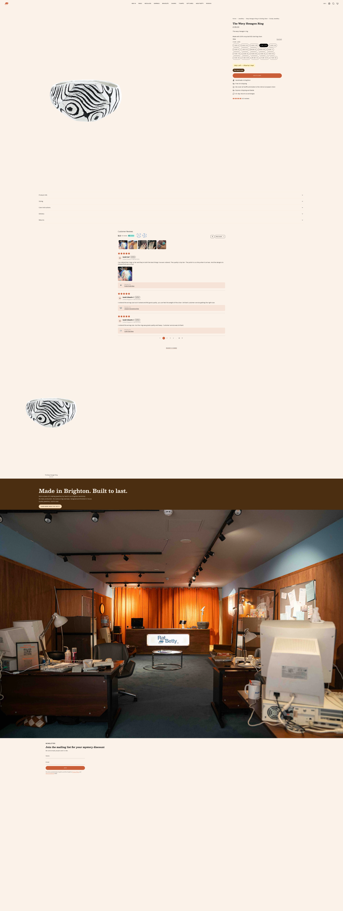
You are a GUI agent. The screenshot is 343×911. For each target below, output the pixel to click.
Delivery (41, 214)
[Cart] (337, 3)
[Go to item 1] (123, 244)
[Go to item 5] (161, 244)
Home (234, 18)
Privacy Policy (75, 772)
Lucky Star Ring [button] (129, 331)
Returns (41, 220)
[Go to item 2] (132, 244)
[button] (140, 3)
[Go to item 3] (142, 244)
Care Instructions (44, 207)
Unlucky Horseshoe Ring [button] (131, 309)
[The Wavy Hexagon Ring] (51, 412)
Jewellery (241, 18)
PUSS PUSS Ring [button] (129, 286)
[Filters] (212, 236)
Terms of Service (50, 773)
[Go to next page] (182, 338)
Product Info (43, 195)
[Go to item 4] (152, 244)
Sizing (41, 201)
